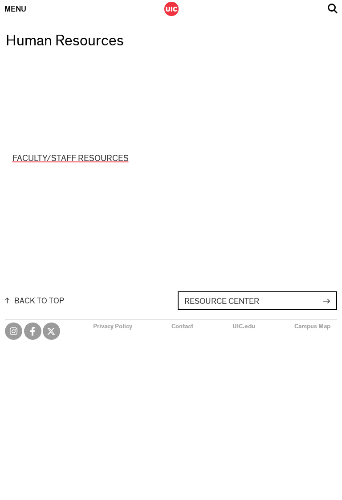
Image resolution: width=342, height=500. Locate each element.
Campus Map (312, 326)
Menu (15, 9)
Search (333, 9)
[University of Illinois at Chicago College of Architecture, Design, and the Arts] (171, 9)
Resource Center (221, 301)
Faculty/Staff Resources (70, 158)
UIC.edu (243, 326)
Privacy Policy (112, 326)
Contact (182, 326)
